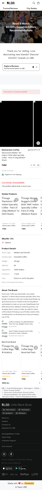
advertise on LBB (8, 428)
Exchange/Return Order (11, 434)
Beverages (28, 388)
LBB (3, 388)
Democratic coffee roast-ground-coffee (19, 392)
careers (5, 421)
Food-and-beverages (14, 388)
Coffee (36, 388)
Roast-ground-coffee (12, 390)
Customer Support (9, 440)
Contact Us (6, 425)
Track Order (6, 437)
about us (5, 418)
